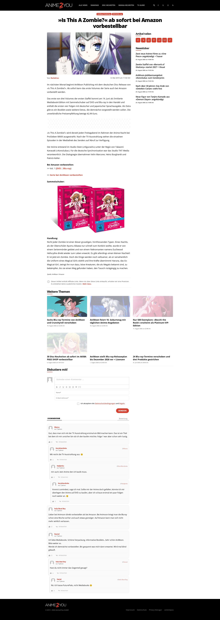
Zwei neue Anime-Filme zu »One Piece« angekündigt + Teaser (151, 55)
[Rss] (173, 5)
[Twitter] (163, 5)
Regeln (122, 403)
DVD (58, 168)
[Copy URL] (170, 40)
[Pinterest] (154, 40)
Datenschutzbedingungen (105, 403)
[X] (143, 40)
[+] (79, 387)
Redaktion (55, 78)
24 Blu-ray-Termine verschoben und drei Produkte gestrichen (151, 358)
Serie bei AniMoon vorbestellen (66, 175)
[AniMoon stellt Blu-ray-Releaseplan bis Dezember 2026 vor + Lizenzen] (110, 343)
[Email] (164, 40)
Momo (125, 449)
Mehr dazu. (87, 284)
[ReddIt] (159, 40)
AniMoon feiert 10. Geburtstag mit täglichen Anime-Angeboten (108, 321)
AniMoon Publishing (103, 14)
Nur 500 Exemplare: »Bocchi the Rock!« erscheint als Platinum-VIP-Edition (151, 322)
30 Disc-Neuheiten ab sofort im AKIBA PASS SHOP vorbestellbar (66, 358)
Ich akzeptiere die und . (103, 403)
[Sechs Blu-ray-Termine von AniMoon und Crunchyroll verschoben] (67, 306)
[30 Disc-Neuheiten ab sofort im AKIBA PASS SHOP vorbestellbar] (67, 343)
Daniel (125, 562)
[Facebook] (158, 5)
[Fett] (56, 387)
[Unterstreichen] (63, 387)
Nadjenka (124, 484)
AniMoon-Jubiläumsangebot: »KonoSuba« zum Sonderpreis (150, 76)
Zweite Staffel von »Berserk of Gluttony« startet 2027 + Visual (150, 65)
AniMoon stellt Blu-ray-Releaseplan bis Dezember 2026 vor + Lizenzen (108, 358)
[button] (154, 5)
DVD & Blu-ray (117, 14)
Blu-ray (67, 168)
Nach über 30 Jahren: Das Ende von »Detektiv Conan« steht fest (152, 87)
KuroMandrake (123, 466)
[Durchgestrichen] (66, 387)
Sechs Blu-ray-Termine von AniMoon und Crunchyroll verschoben (66, 321)
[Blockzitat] (76, 387)
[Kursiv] (60, 387)
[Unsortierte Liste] (73, 387)
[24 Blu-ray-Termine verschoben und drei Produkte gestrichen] (153, 343)
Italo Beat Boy (123, 580)
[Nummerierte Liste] (69, 387)
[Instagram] (168, 5)
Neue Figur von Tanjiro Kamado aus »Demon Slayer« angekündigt (153, 98)
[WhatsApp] (148, 40)
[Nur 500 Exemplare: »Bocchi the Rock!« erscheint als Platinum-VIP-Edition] (153, 306)
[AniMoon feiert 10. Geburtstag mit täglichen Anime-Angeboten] (110, 306)
